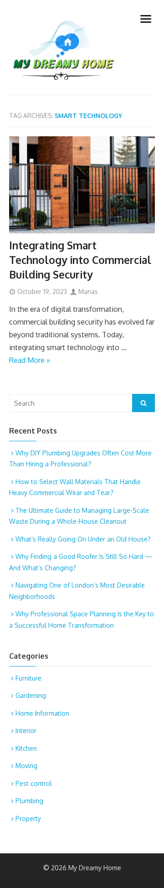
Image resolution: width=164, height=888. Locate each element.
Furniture (28, 678)
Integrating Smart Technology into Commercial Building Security (80, 260)
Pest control (33, 783)
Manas (87, 291)
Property (28, 818)
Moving (26, 765)
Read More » (29, 360)
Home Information (42, 713)
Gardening (30, 695)
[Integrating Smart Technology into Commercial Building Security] (82, 185)
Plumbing (29, 801)
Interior (25, 730)
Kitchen (26, 748)
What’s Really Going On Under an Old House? (83, 539)
